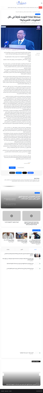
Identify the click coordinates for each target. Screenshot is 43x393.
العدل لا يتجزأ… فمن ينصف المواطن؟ (26, 353)
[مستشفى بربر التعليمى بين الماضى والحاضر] (8, 235)
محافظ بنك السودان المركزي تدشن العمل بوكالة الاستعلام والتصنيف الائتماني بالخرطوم (18, 254)
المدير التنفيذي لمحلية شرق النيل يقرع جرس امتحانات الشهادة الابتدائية (27, 7)
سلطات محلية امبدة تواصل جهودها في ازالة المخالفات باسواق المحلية (22, 241)
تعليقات (8, 249)
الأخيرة (35, 249)
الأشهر (22, 249)
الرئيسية (38, 11)
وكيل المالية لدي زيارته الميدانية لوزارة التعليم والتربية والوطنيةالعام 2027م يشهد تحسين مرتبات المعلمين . (34, 241)
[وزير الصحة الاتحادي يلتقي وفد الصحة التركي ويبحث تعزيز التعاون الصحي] (37, 309)
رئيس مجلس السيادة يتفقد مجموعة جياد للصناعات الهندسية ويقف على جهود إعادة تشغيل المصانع (18, 259)
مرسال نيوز (38, 53)
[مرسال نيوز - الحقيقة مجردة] (21, 3)
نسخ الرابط (12, 167)
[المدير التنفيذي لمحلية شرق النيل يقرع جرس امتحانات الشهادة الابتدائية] (37, 265)
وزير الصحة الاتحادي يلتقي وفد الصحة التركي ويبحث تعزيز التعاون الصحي (30, 198)
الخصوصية (2, 391)
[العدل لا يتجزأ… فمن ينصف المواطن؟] (37, 354)
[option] (21, 197)
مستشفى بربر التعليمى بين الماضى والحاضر (9, 240)
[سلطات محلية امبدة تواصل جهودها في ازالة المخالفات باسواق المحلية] (21, 235)
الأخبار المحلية (35, 11)
